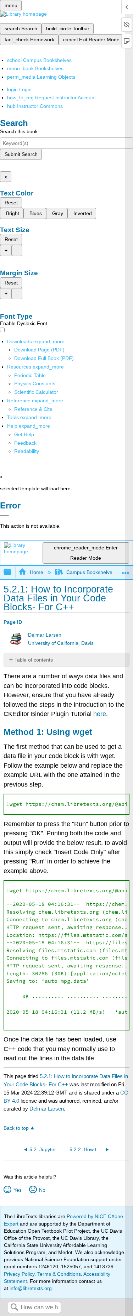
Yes (17, 1190)
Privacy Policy (19, 1274)
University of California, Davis (61, 643)
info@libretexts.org (30, 1288)
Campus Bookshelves (90, 572)
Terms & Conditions (59, 1274)
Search (14, 1307)
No (42, 1190)
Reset (11, 202)
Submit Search (21, 154)
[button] (25, 443)
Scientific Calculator (36, 392)
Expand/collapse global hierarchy (12, 572)
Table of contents (34, 660)
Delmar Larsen (44, 635)
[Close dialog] (4, 515)
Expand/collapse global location (125, 570)
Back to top (16, 1128)
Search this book (19, 131)
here (99, 713)
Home (36, 572)
